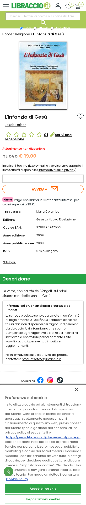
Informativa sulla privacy (56, 170)
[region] (43, 444)
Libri (27, 28)
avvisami (40, 189)
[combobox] (42, 16)
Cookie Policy (17, 479)
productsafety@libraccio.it (41, 359)
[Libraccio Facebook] (40, 382)
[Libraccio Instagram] (50, 382)
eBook (43, 28)
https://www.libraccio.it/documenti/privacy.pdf (46, 437)
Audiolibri (62, 28)
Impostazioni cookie (43, 499)
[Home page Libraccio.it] (31, 8)
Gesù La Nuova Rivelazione (55, 219)
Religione (22, 34)
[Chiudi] (76, 389)
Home (7, 34)
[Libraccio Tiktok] (60, 382)
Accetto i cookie (43, 488)
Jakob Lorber (15, 124)
